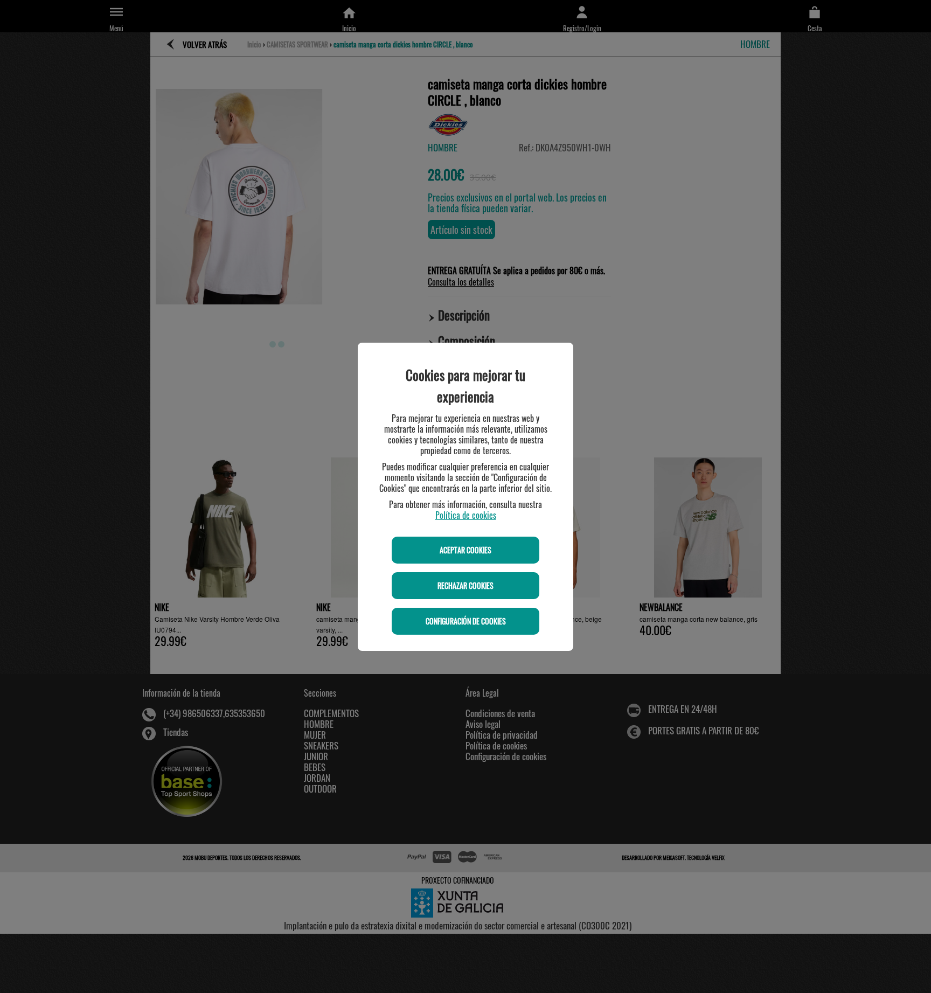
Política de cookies (465, 515)
